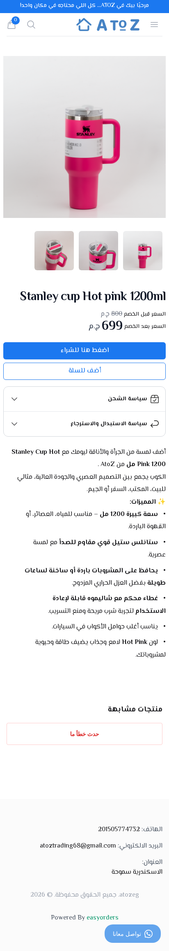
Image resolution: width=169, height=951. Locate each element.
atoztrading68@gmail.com (101, 846)
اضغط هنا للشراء (85, 350)
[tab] (142, 250)
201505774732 (130, 830)
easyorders (103, 918)
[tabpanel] (84, 137)
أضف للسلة (85, 371)
